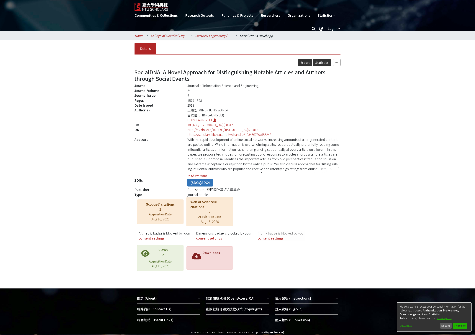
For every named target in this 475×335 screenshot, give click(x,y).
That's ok (460, 325)
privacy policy (444, 318)
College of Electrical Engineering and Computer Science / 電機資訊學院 (169, 35)
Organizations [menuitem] (299, 15)
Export (305, 62)
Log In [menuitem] (333, 28)
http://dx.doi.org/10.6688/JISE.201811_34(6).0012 (222, 129)
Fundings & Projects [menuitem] (237, 15)
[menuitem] (326, 15)
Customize (406, 325)
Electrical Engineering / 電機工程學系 (213, 35)
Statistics (321, 62)
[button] (197, 175)
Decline (446, 325)
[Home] (218, 5)
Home (139, 35)
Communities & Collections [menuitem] (156, 15)
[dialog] (434, 317)
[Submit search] (313, 28)
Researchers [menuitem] (270, 15)
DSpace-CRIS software (213, 332)
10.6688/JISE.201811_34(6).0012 (210, 125)
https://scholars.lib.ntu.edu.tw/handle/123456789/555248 (229, 134)
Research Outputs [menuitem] (199, 15)
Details (145, 48)
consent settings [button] (151, 238)
